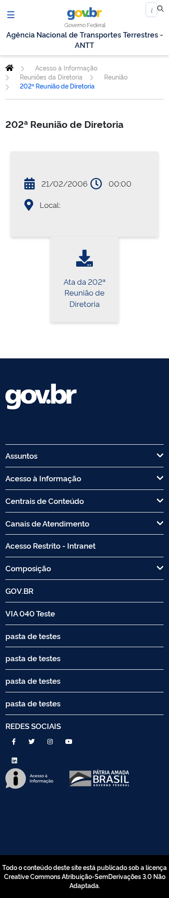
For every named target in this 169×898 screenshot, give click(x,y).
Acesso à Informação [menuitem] (43, 478)
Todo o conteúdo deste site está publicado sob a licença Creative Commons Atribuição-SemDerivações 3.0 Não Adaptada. (84, 876)
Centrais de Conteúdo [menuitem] (44, 500)
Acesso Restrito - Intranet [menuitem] (50, 545)
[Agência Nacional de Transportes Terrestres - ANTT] (9, 67)
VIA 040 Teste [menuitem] (30, 613)
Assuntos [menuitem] (21, 455)
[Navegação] (10, 14)
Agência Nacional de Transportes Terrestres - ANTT (84, 39)
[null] (160, 10)
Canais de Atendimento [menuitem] (47, 523)
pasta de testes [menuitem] (32, 635)
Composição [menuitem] (28, 568)
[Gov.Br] (84, 13)
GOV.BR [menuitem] (19, 590)
